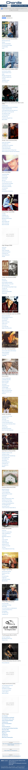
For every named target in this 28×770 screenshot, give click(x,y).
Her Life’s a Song (5, 612)
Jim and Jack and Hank (6, 690)
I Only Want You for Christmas (7, 145)
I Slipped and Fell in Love (6, 391)
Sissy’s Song (4, 541)
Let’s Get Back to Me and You (7, 191)
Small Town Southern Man (7, 531)
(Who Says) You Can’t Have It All (8, 111)
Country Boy (4, 535)
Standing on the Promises (7, 500)
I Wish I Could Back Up (6, 533)
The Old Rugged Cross (6, 504)
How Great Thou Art (5, 506)
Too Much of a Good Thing (7, 416)
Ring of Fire (4, 732)
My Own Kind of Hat (5, 285)
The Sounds (4, 384)
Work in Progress (5, 382)
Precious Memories (5, 662)
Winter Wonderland (5, 352)
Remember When (5, 729)
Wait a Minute (4, 460)
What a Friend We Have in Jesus (8, 498)
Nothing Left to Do (5, 544)
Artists (9, 5)
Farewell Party (4, 280)
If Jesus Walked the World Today (8, 548)
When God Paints (5, 693)
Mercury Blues (4, 119)
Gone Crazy (4, 247)
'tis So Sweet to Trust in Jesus (8, 718)
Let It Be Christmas (5, 353)
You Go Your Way (5, 603)
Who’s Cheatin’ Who (5, 221)
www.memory (4, 320)
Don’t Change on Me (6, 457)
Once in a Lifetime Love (6, 388)
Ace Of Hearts (5, 715)
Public (12, 5)
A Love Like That (5, 326)
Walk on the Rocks (5, 223)
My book (16, 5)
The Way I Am (4, 288)
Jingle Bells (4, 355)
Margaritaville (4, 293)
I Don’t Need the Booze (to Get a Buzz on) (10, 110)
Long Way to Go (5, 614)
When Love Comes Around (7, 390)
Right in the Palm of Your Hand (7, 283)
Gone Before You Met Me (6, 688)
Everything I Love (5, 215)
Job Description (5, 188)
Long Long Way (5, 539)
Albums (4, 17)
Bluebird (3, 466)
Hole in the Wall (5, 177)
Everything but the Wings (6, 605)
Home (2, 5)
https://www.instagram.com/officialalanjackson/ (12, 756)
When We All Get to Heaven (7, 493)
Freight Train (4, 577)
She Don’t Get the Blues (6, 43)
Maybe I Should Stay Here (7, 328)
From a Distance (5, 81)
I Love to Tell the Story (6, 492)
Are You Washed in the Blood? (8, 717)
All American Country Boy (6, 186)
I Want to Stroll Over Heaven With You (9, 507)
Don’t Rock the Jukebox (6, 71)
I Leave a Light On (5, 691)
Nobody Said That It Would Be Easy (8, 455)
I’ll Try (3, 725)
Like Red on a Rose (5, 454)
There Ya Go (4, 425)
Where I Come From (5, 321)
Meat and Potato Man (6, 315)
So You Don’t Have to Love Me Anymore (9, 608)
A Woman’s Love (5, 253)
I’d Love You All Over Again (7, 45)
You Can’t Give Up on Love (7, 181)
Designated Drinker (5, 385)
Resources (21, 5)
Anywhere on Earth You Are (7, 452)
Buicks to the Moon (5, 216)
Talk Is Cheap (4, 606)
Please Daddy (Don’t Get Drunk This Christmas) (10, 151)
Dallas (3, 74)
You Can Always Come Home (7, 685)
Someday (4, 78)
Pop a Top (4, 279)
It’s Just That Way (5, 576)
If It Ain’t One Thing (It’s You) (7, 118)
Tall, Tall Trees (5, 735)
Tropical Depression (6, 114)
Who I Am (4, 180)
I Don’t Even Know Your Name (7, 183)
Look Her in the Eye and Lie (7, 609)
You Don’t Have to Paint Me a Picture (8, 423)
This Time (4, 547)
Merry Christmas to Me (6, 146)
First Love (4, 393)
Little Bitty (4, 213)
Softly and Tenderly (5, 490)
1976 (3, 538)
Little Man (4, 248)
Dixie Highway (4, 611)
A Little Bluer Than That (6, 379)
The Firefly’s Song (5, 458)
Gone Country (4, 178)
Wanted (3, 42)
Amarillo (3, 256)
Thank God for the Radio (6, 185)
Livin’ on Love (4, 175)
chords (16, 767)
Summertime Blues (5, 174)
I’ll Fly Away (4, 496)
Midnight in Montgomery (6, 75)
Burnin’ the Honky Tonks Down (7, 430)
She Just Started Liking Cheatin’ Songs (9, 286)
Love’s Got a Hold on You (6, 77)
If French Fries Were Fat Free (7, 422)
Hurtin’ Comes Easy (5, 250)
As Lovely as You (5, 465)
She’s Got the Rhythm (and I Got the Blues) (10, 107)
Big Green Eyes (5, 580)
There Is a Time (5, 640)
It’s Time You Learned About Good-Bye (10, 728)
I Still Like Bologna (5, 542)
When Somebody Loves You (7, 317)
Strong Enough (5, 426)
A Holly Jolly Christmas (6, 148)
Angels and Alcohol (5, 687)
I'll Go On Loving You (6, 726)
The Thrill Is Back (5, 318)
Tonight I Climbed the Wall (7, 108)
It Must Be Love (5, 289)
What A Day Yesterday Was (7, 737)
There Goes (4, 219)
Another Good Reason (6, 251)
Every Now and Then (6, 573)
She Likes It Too (5, 116)
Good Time (4, 530)
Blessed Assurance (5, 489)
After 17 (3, 574)
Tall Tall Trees (5, 734)
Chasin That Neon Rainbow (7, 720)
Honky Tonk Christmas (6, 142)
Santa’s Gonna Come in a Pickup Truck (9, 149)
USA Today (4, 419)
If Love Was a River (5, 420)
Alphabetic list (9, 17)
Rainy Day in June (5, 417)
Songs (5, 5)
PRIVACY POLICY (21, 767)
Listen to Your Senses (6, 545)
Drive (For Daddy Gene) (6, 378)
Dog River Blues (5, 46)
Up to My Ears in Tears (6, 113)
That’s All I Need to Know (6, 72)
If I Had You (4, 189)
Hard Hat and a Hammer (6, 571)
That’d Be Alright (5, 387)
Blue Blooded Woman (6, 40)
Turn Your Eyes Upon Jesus (7, 501)
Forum (25, 5)
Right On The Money (6, 731)
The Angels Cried (5, 143)
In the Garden (4, 495)
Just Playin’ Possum (5, 80)
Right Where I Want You (6, 536)
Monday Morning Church (6, 428)
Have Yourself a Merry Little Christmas (9, 350)
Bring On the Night (5, 381)
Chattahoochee (5, 105)
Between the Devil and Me (7, 218)
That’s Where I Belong (6, 579)
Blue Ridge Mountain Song (7, 638)
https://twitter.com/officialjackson (10, 750)
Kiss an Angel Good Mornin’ (7, 282)
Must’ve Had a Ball (5, 224)
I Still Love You (4, 323)
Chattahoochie (5, 722)
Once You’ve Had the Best (7, 291)
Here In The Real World (6, 723)
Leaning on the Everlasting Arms (8, 503)
